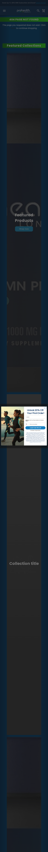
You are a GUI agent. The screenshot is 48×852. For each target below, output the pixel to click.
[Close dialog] (45, 408)
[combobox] (27, 424)
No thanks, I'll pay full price (35, 430)
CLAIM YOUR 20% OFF (35, 428)
